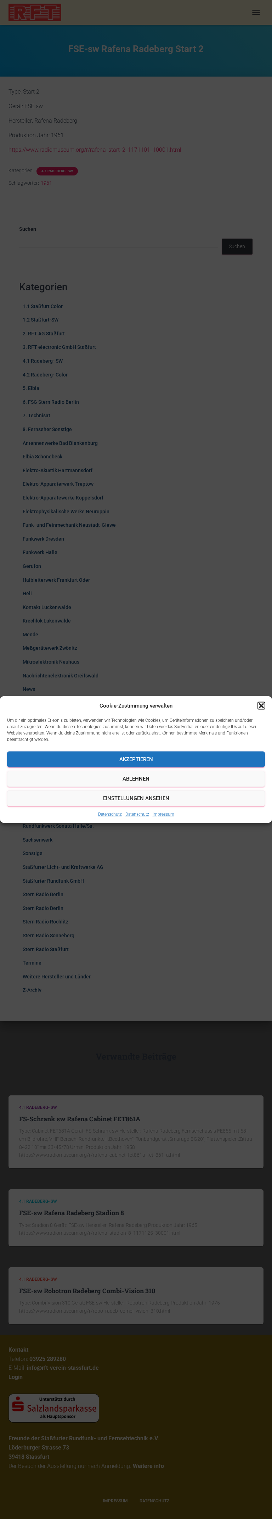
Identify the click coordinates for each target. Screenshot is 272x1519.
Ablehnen (136, 779)
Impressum (163, 813)
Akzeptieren (136, 759)
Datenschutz (110, 813)
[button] (261, 705)
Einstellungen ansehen (136, 798)
